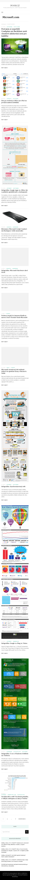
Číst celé (4, 67)
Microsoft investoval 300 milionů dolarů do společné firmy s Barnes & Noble (14, 372)
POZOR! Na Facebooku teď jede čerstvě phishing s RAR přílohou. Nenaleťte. (14, 865)
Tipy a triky (17, 26)
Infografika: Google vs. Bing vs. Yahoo (14, 643)
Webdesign (16, 641)
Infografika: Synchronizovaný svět (13, 487)
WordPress (15, 876)
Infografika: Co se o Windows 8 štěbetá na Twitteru (14, 755)
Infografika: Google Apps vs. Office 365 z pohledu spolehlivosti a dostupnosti (14, 191)
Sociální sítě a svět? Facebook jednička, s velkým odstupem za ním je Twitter (14, 798)
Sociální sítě (17, 751)
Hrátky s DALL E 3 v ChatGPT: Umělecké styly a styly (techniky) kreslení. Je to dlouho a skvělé (14, 860)
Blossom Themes (17, 875)
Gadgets (9, 98)
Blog (8, 367)
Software (9, 26)
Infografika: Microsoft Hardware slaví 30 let (14, 272)
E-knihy (8, 313)
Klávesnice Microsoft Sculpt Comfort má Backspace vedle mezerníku (14, 230)
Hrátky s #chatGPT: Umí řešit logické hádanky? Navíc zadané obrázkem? (13, 856)
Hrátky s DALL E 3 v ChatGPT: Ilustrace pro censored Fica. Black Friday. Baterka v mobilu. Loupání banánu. (14, 844)
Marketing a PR (12, 794)
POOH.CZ (15, 5)
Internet (9, 188)
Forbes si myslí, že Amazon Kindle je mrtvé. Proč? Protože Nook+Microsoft (14, 317)
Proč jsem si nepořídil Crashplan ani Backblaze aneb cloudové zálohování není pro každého (14, 33)
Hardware (15, 227)
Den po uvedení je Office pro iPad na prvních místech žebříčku (14, 102)
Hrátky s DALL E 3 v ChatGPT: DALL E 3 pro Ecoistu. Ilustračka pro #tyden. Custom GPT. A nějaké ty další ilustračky (14, 850)
